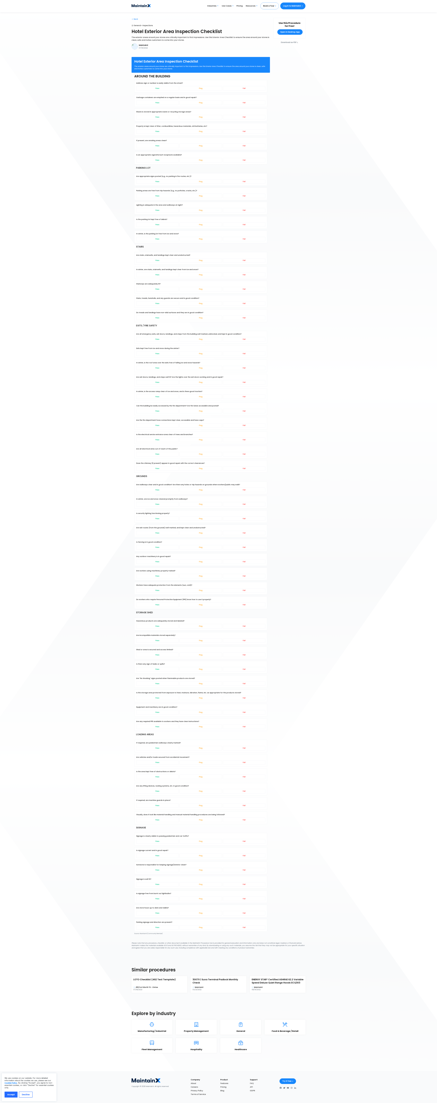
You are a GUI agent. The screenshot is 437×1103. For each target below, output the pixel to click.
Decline (26, 1094)
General (137, 25)
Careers (194, 1087)
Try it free (286, 1081)
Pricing (239, 6)
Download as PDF (289, 42)
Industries (211, 6)
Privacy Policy (197, 1090)
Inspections (147, 25)
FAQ (252, 1083)
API (251, 1087)
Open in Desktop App (290, 32)
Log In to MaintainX (292, 6)
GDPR (252, 1090)
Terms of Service (198, 1094)
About (193, 1083)
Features (224, 1083)
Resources (250, 6)
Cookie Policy (11, 1083)
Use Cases (227, 6)
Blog (222, 1090)
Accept (11, 1094)
